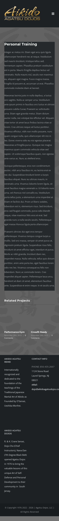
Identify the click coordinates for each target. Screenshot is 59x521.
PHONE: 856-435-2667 (43, 366)
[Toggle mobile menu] (53, 13)
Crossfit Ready (39, 332)
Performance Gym (14, 332)
